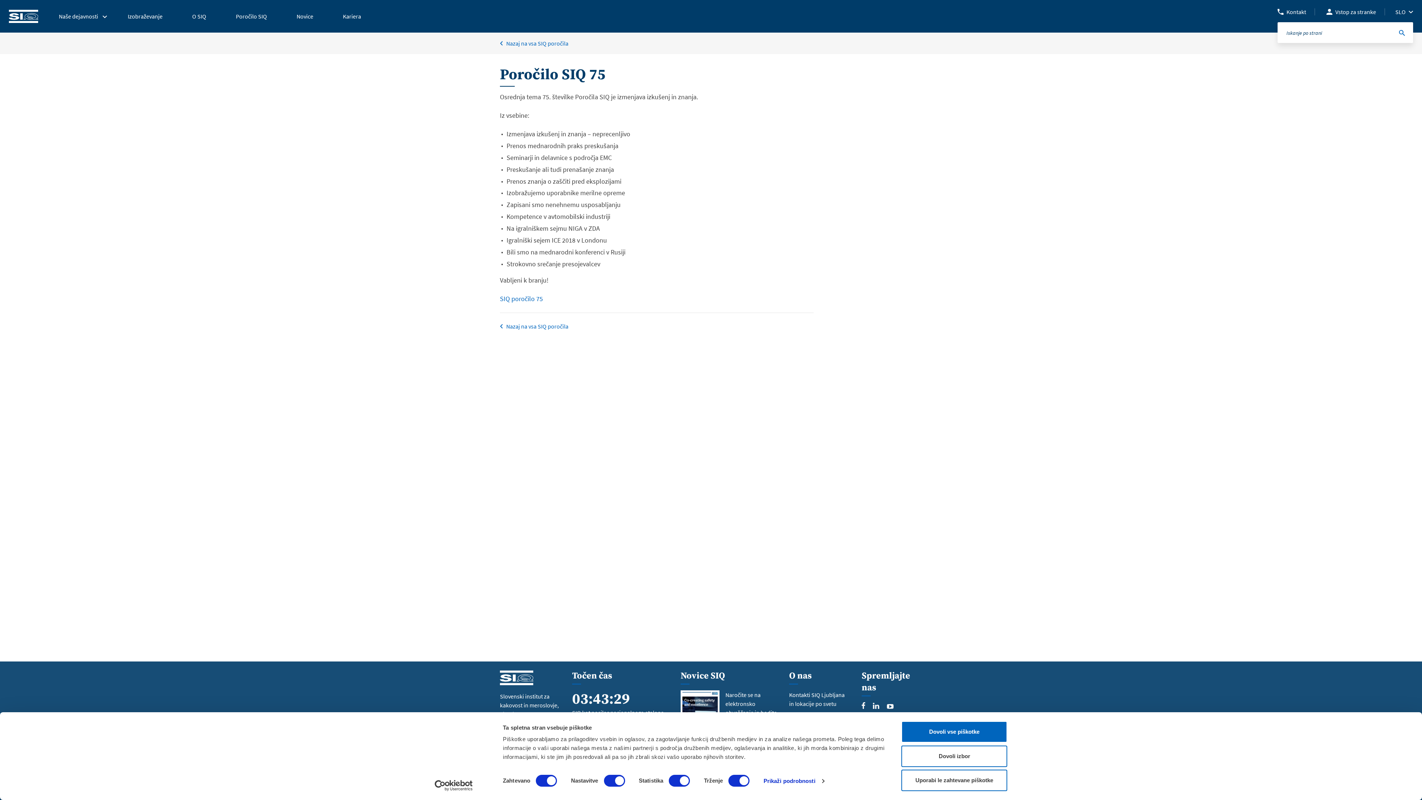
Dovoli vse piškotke (954, 732)
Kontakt (1296, 12)
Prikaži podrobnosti (789, 781)
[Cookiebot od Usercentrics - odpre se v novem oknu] (453, 785)
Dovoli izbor (954, 756)
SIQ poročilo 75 (521, 298)
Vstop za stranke (1355, 12)
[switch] (614, 781)
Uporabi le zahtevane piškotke (954, 780)
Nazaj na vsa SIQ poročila (537, 43)
